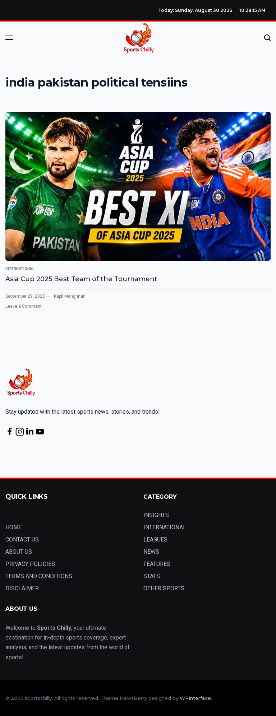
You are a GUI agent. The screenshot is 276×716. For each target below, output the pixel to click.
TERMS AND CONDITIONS (38, 576)
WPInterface (195, 698)
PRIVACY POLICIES (30, 564)
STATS (151, 576)
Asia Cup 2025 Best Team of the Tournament (81, 279)
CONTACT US (22, 539)
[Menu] (9, 38)
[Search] (267, 38)
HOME (13, 527)
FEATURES (156, 564)
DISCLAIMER (22, 588)
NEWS (151, 551)
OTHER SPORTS (163, 588)
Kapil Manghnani (70, 296)
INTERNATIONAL (19, 269)
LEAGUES (155, 539)
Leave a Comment (23, 306)
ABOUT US (18, 551)
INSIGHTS (156, 515)
